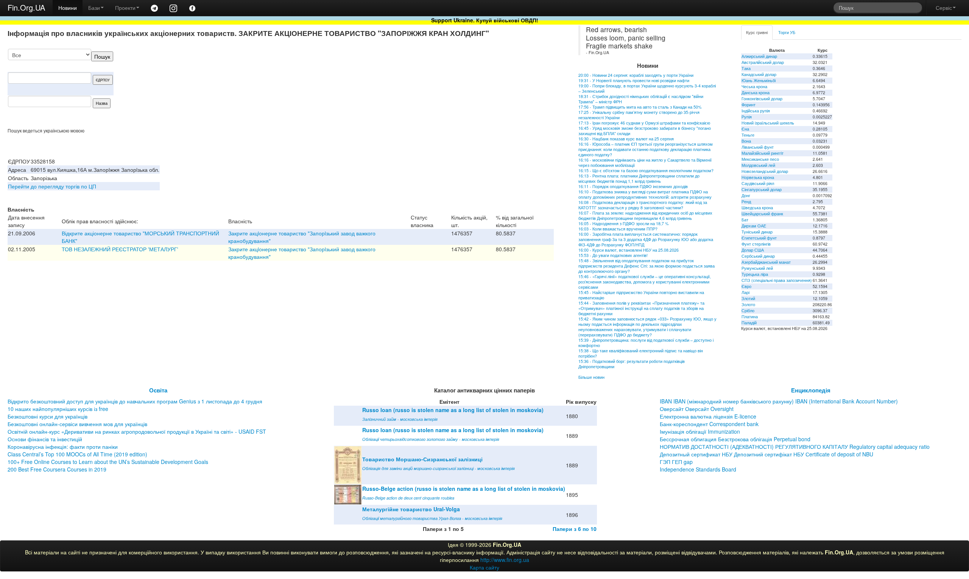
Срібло (748, 310)
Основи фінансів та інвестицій (45, 439)
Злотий (748, 298)
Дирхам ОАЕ (754, 226)
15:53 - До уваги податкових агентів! (613, 255)
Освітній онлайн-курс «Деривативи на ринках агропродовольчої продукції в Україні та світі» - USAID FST (137, 431)
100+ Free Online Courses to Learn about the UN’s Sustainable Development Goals (108, 461)
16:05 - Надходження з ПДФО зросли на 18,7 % (623, 223)
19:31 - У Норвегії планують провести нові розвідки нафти (633, 80)
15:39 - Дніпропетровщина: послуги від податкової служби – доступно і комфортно (646, 342)
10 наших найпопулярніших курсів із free (58, 408)
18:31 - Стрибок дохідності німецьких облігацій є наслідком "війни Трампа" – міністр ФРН (640, 98)
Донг (746, 195)
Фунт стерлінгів (756, 244)
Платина (750, 316)
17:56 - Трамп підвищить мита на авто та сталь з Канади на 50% (639, 107)
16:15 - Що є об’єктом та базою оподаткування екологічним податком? (646, 170)
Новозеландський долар (765, 171)
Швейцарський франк (762, 213)
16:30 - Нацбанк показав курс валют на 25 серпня (626, 139)
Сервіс (944, 7)
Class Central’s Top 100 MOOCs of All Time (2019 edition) (77, 454)
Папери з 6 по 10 (575, 528)
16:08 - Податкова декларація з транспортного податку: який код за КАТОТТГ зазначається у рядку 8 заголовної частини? (642, 204)
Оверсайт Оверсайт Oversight (697, 408)
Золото (748, 304)
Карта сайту (484, 567)
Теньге (748, 135)
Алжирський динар (759, 56)
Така (746, 68)
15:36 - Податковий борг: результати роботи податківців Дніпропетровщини (631, 363)
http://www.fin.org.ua (504, 559)
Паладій (749, 322)
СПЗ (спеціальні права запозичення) (777, 280)
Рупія (747, 117)
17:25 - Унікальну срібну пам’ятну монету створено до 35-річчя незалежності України (638, 114)
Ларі (745, 292)
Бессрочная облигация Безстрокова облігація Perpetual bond (735, 439)
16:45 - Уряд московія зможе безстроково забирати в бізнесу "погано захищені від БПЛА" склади (644, 130)
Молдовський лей (758, 165)
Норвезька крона (758, 177)
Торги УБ (786, 32)
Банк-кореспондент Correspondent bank (709, 424)
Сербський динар (758, 256)
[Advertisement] (497, 88)
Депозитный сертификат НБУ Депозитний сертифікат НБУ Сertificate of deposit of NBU (766, 454)
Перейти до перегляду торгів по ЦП (52, 186)
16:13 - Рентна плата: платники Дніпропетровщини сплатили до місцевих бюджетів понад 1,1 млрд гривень (638, 178)
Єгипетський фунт (759, 238)
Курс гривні (757, 32)
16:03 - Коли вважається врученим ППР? (617, 229)
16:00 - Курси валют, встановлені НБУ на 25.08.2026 (628, 250)
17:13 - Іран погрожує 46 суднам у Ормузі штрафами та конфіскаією (644, 123)
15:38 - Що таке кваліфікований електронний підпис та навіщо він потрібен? (640, 353)
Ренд (746, 201)
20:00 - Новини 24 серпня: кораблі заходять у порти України (635, 75)
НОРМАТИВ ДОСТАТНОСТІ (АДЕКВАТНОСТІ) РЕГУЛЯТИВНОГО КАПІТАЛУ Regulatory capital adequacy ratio (795, 446)
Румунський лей (757, 268)
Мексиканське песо (760, 159)
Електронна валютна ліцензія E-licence (708, 416)
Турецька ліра (755, 274)
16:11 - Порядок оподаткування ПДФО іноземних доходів (633, 186)
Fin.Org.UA (26, 7)
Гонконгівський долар (762, 98)
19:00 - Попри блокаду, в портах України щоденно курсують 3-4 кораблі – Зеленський (647, 88)
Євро (746, 286)
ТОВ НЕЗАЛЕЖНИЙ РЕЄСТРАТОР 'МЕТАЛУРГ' (120, 249)
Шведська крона (757, 207)
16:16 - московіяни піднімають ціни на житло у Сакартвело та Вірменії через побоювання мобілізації (645, 162)
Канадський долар (759, 74)
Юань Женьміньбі (759, 80)
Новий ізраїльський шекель (768, 123)
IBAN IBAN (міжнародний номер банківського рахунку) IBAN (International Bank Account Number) (779, 401)
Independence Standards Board (698, 469)
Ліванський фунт (758, 147)
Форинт (749, 104)
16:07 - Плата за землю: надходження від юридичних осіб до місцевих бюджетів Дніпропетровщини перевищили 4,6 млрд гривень (645, 215)
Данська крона (756, 92)
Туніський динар (757, 232)
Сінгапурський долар (762, 189)
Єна (745, 129)
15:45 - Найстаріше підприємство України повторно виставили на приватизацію (641, 295)
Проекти (125, 7)
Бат (745, 220)
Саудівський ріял (758, 183)
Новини (67, 7)
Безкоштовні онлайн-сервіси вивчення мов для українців (77, 424)
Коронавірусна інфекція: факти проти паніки (63, 446)
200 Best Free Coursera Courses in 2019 (57, 469)
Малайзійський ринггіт (763, 153)
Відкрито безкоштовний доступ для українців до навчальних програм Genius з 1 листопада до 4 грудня (135, 401)
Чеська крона (754, 86)
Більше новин (591, 377)
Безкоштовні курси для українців (47, 416)
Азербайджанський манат (766, 262)
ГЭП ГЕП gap (676, 461)
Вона (746, 141)
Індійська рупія (756, 111)
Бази (94, 7)
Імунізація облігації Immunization (700, 431)
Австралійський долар (763, 62)
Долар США (753, 250)
